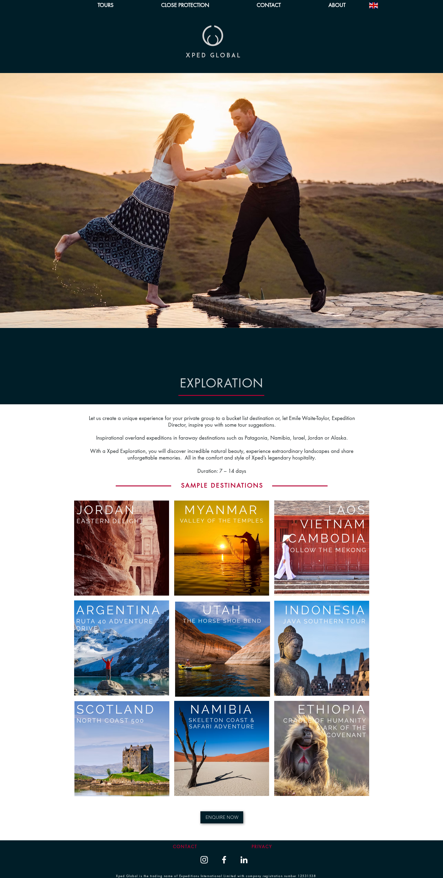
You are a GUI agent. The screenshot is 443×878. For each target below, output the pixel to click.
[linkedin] (244, 860)
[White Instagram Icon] (204, 860)
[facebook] (224, 860)
